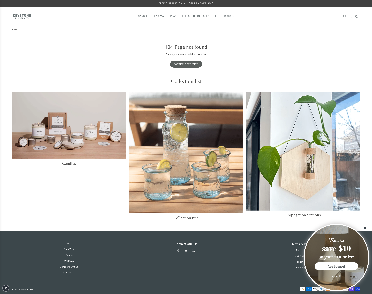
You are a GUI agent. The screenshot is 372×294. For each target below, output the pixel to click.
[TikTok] (193, 250)
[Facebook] (178, 250)
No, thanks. (336, 276)
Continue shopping (186, 64)
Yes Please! (336, 266)
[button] (5, 288)
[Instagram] (186, 250)
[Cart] (351, 16)
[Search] (344, 16)
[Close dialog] (365, 228)
